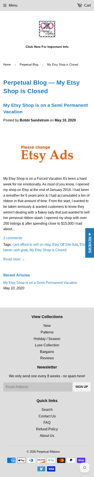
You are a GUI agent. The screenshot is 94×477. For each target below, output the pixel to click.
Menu (13, 5)
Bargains (47, 352)
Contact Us (47, 416)
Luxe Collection (47, 345)
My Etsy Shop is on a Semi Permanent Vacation (40, 283)
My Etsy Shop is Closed (48, 250)
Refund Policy (47, 429)
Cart (87, 5)
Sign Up (81, 386)
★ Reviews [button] (90, 243)
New (47, 325)
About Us (47, 436)
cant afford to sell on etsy (31, 244)
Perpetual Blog (29, 64)
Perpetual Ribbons (48, 451)
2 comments (12, 238)
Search (47, 409)
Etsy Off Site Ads (65, 244)
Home (7, 64)
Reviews (47, 358)
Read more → (14, 259)
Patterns (47, 332)
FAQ (47, 422)
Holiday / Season (47, 339)
